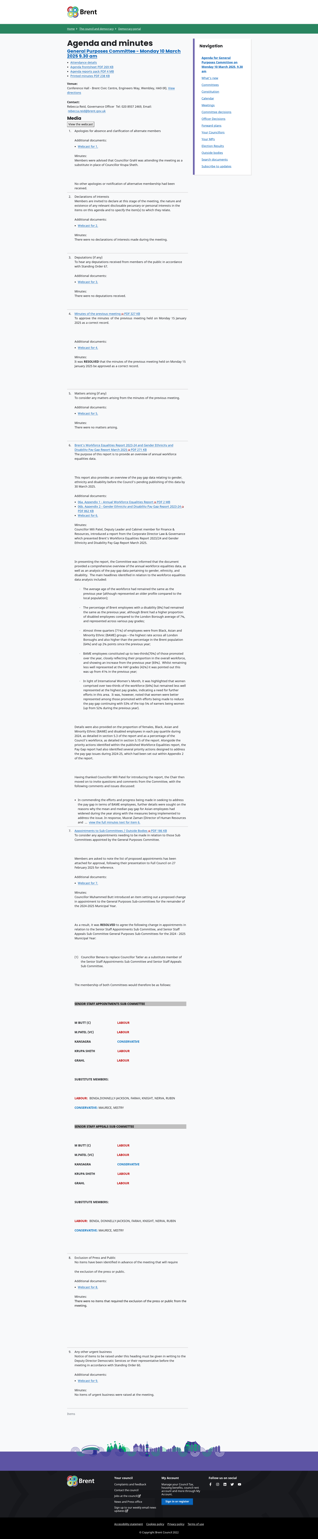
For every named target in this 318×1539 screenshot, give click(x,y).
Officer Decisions (213, 119)
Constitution (210, 92)
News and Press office (128, 1501)
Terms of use (196, 1524)
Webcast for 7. (88, 883)
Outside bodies (212, 153)
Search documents (215, 159)
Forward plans (211, 126)
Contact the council (126, 1490)
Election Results (213, 146)
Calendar (208, 98)
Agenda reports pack (92, 71)
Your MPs (208, 139)
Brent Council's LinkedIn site (225, 1484)
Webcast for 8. (88, 1287)
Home (71, 29)
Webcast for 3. (88, 282)
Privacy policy (175, 1524)
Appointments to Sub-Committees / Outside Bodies (121, 831)
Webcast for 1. (88, 146)
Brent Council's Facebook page (210, 1484)
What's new (210, 78)
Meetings (208, 105)
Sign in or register (177, 1501)
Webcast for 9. (88, 1381)
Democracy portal (129, 29)
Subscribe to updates (216, 166)
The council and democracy (96, 29)
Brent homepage (80, 1481)
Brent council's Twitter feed (232, 1484)
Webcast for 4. (88, 348)
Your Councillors (213, 132)
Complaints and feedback (130, 1484)
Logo (82, 12)
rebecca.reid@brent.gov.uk (87, 111)
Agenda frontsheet (91, 67)
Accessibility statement (128, 1524)
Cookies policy (155, 1524)
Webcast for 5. (88, 413)
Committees (210, 85)
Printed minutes (90, 76)
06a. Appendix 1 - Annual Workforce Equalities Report (124, 502)
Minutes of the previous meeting (107, 314)
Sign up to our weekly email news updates (135, 1509)
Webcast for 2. (88, 226)
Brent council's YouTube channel (239, 1484)
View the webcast (80, 124)
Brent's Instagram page (217, 1484)
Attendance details (83, 62)
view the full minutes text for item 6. (114, 822)
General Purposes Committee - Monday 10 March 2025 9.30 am (124, 53)
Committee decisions (216, 112)
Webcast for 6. (88, 515)
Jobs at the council (126, 1496)
